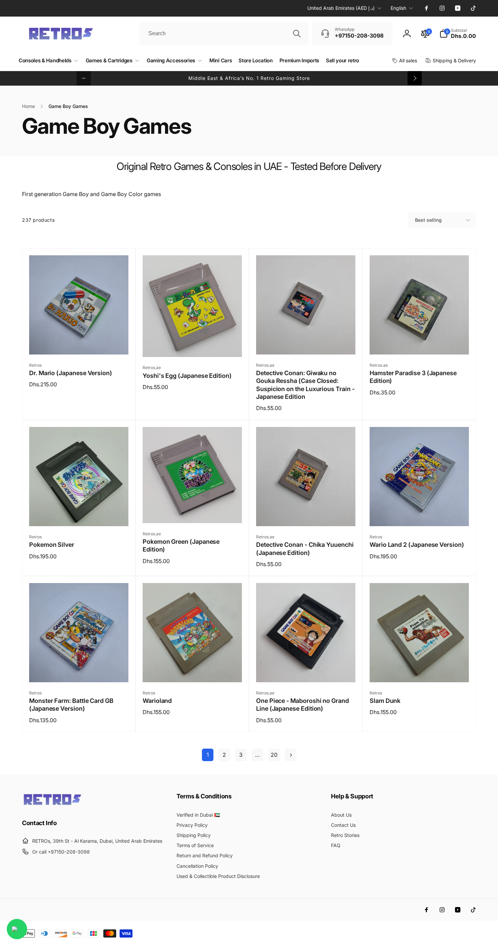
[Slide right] (415, 78)
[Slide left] (84, 78)
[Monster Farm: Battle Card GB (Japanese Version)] (79, 669)
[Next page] (290, 755)
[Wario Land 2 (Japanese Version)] (419, 513)
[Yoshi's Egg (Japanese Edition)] (192, 344)
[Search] (297, 33)
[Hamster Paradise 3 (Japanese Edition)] (419, 342)
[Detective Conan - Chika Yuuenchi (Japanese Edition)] (306, 513)
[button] (457, 33)
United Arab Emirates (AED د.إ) (341, 8)
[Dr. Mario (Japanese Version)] (79, 342)
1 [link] (208, 754)
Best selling (428, 220)
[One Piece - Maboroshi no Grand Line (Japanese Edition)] (306, 669)
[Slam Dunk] (419, 669)
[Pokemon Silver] (79, 513)
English (398, 8)
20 (274, 754)
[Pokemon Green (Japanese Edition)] (192, 510)
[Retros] (52, 804)
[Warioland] (192, 669)
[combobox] (224, 33)
